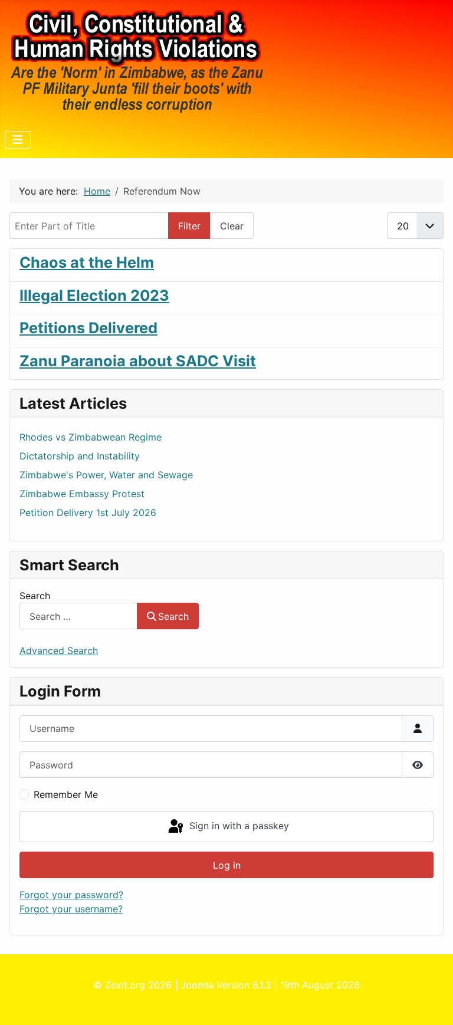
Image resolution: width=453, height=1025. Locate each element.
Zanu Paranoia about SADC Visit (137, 360)
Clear (232, 226)
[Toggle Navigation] (18, 140)
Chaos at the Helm (86, 262)
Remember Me (66, 794)
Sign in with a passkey (237, 826)
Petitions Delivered (88, 327)
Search (34, 596)
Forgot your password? (71, 895)
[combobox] (78, 616)
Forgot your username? (71, 909)
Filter (189, 226)
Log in (227, 865)
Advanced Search (58, 650)
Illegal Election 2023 (94, 295)
